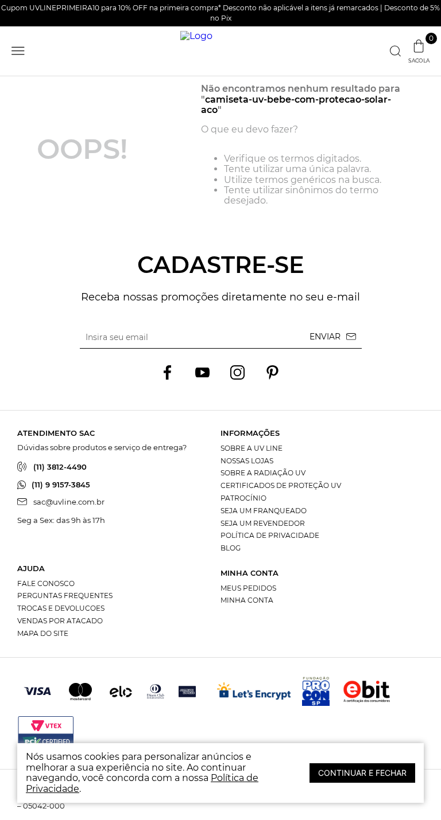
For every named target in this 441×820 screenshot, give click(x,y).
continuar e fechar (362, 773)
